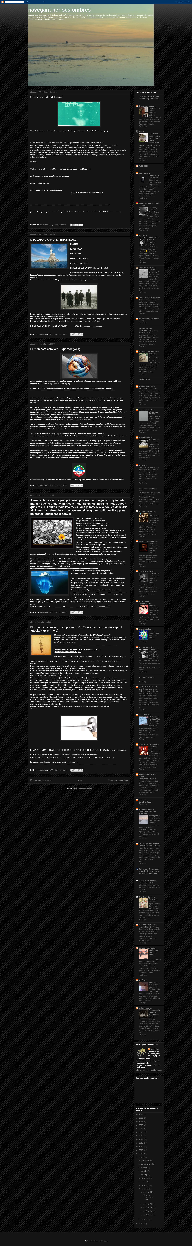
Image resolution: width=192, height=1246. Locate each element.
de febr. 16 (148, 1204)
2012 (141, 1154)
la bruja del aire (146, 629)
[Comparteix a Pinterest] (81, 225)
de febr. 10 (148, 1211)
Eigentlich (153, 108)
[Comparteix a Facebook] (79, 225)
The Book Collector (147, 897)
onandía (142, 800)
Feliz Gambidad (145, 883)
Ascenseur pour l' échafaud (153, 749)
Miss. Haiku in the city (149, 744)
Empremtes (143, 330)
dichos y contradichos (149, 351)
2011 (141, 1157)
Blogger (104, 1241)
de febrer (145, 1189)
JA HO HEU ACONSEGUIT (145, 602)
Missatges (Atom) (85, 788)
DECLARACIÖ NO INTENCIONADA (53, 239)
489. (151, 354)
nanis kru (155, 1049)
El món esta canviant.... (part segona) (55, 349)
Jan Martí (153, 982)
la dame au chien (146, 647)
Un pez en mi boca (147, 948)
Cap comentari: (61, 225)
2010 (141, 1224)
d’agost (144, 1167)
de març (145, 1185)
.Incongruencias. (146, 106)
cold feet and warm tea (149, 319)
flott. (141, 300)
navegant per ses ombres (59, 10)
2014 (141, 1146)
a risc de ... (153, 606)
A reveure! (153, 899)
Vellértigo (143, 980)
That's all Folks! (145, 927)
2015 (141, 1143)
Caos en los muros (147, 268)
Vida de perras (145, 1008)
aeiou (141, 131)
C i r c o (152, 631)
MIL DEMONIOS (146, 715)
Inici (80, 780)
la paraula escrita (146, 677)
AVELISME (143, 166)
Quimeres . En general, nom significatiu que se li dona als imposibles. (149, 871)
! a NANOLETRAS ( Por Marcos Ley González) (149, 97)
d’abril (144, 1182)
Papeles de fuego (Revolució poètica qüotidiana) (147, 811)
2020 (141, 1125)
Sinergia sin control (147, 881)
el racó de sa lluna (147, 410)
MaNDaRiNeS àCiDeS (148, 687)
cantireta (143, 235)
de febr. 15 (148, 1207)
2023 (141, 1114)
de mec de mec (145, 328)
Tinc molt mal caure (147, 925)
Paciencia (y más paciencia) (149, 846)
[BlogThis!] (74, 225)
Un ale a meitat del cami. (46, 97)
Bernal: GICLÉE (145, 802)
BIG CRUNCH (144, 173)
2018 (141, 1132)
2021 (141, 1121)
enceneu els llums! (147, 511)
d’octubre (145, 1160)
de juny (144, 1175)
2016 (141, 1139)
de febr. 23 (148, 1192)
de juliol (144, 1171)
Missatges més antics (118, 780)
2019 (141, 1129)
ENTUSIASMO (154, 573)
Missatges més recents (40, 780)
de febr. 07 (148, 1215)
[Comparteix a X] (76, 225)
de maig (144, 1178)
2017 (141, 1136)
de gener (145, 1219)
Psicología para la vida (149, 844)
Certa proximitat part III (148, 779)
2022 (141, 1118)
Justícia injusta (145, 389)
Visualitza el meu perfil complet (149, 1070)
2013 (141, 1150)
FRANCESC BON (146, 571)
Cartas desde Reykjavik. (149, 298)
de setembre (146, 1164)
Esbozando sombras (148, 541)
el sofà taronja (145, 437)
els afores (143, 465)
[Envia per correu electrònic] (71, 225)
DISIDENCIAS (144, 379)
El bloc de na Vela (147, 386)
